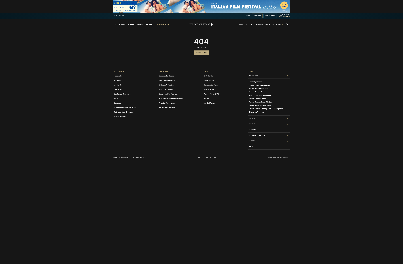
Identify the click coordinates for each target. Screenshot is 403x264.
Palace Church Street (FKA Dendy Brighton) (266, 109)
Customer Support (122, 94)
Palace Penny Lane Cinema (259, 85)
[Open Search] (286, 24)
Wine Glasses (209, 80)
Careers (117, 103)
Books (206, 98)
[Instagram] (203, 157)
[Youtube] (215, 157)
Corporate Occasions (168, 76)
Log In (247, 15)
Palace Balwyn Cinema (258, 92)
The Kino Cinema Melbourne (260, 95)
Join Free (257, 15)
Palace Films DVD (211, 94)
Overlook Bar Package (168, 94)
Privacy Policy (139, 158)
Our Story (118, 89)
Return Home (201, 53)
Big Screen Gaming (167, 107)
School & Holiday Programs (171, 98)
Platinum (118, 80)
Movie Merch (209, 103)
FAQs (116, 98)
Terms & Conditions (122, 158)
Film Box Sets (210, 89)
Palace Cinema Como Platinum (261, 102)
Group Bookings (166, 89)
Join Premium (270, 15)
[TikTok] (211, 157)
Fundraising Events (167, 80)
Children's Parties (166, 85)
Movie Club (119, 85)
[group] (122, 15)
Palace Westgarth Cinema (259, 89)
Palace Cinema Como (257, 99)
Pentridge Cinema (256, 82)
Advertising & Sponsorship (125, 107)
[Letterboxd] (207, 157)
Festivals (118, 76)
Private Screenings (167, 103)
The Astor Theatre (256, 112)
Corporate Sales (211, 85)
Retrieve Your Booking (123, 112)
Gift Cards (208, 76)
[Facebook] (199, 157)
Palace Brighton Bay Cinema (260, 105)
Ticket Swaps (120, 116)
